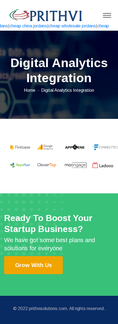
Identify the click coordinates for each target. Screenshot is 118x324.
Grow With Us (33, 265)
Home (29, 90)
